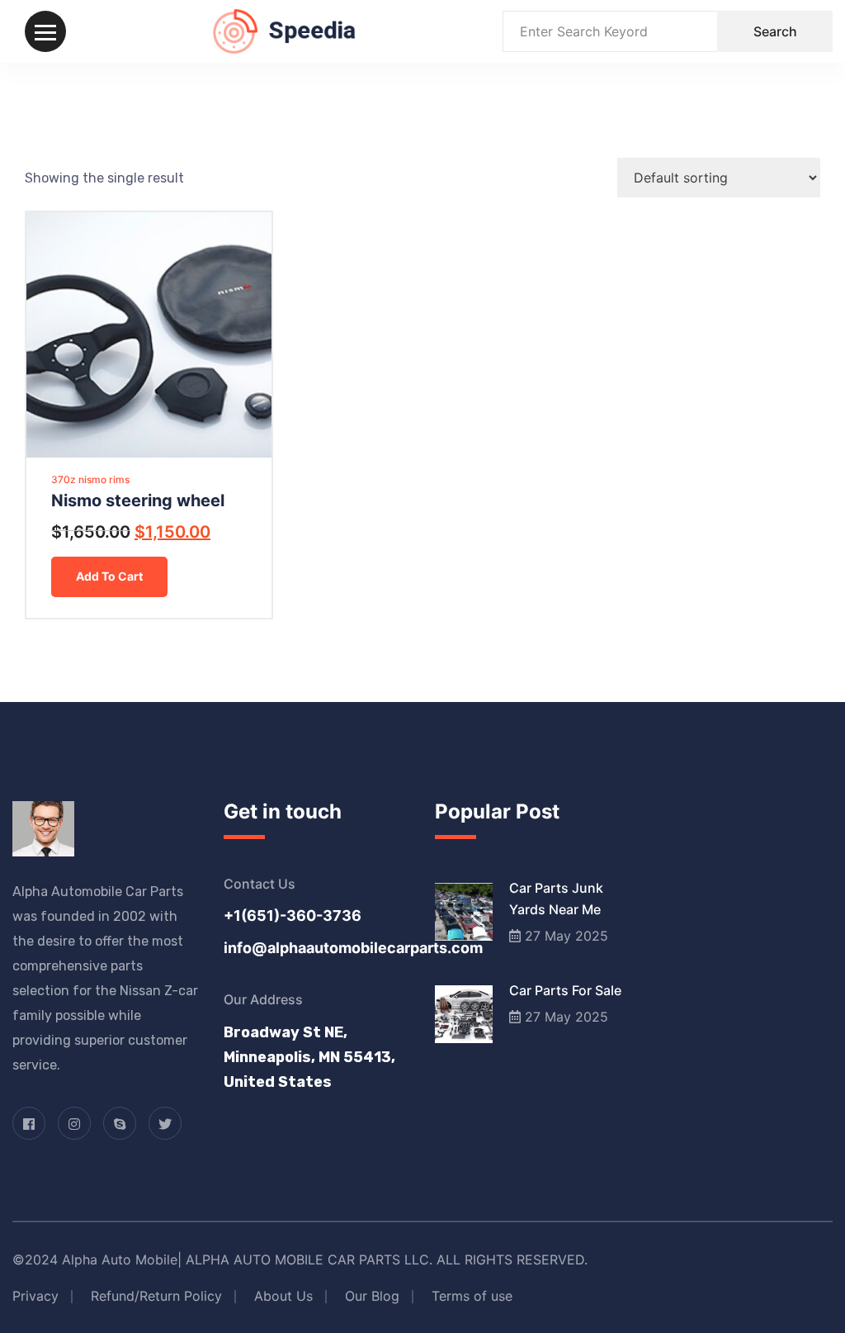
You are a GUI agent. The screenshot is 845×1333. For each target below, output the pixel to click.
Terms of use (472, 1296)
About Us (283, 1296)
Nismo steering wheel (137, 500)
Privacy (35, 1296)
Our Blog (372, 1296)
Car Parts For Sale (565, 990)
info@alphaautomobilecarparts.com (317, 947)
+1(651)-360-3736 (292, 915)
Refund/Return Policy (156, 1296)
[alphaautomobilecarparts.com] (284, 29)
